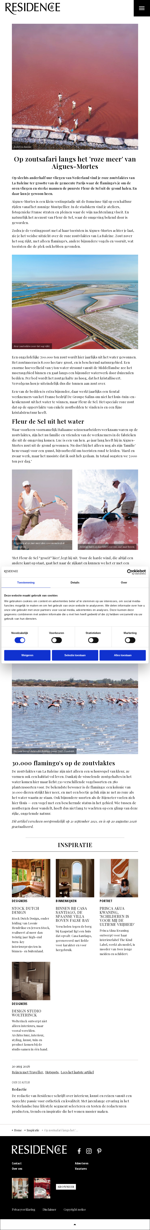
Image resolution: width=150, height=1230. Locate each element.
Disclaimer (49, 1209)
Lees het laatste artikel (77, 1072)
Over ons (17, 1169)
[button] (75, 1224)
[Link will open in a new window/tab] (79, 1151)
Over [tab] (124, 582)
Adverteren (81, 1163)
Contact (16, 1163)
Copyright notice (75, 1209)
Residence (32, 9)
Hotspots (52, 1072)
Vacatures (81, 1169)
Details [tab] (75, 582)
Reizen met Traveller (27, 1072)
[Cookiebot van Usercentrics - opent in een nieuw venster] (130, 572)
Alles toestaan (123, 655)
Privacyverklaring (23, 1209)
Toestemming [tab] (26, 582)
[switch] (56, 640)
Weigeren (27, 655)
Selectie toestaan (74, 655)
